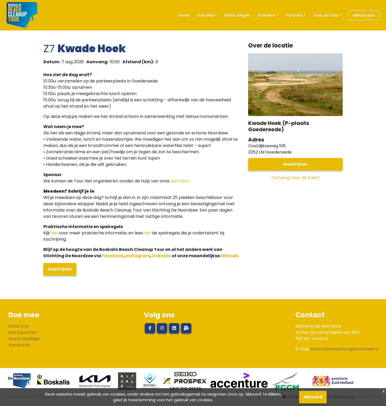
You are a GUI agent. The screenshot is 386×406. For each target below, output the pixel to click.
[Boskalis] (53, 383)
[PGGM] (285, 383)
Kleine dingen (237, 15)
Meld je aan (364, 15)
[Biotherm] (149, 383)
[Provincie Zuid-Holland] (330, 383)
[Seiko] (184, 383)
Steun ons (18, 326)
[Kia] (95, 383)
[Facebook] (150, 328)
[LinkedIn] (174, 328)
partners (180, 181)
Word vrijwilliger (24, 339)
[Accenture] (239, 383)
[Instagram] (162, 328)
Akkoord (312, 397)
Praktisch (266, 15)
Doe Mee (205, 15)
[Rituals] (127, 383)
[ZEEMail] (186, 328)
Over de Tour (326, 15)
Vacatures (19, 345)
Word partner (22, 332)
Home (183, 15)
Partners (294, 15)
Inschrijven (60, 269)
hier (54, 233)
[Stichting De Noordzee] (19, 383)
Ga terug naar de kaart (295, 178)
